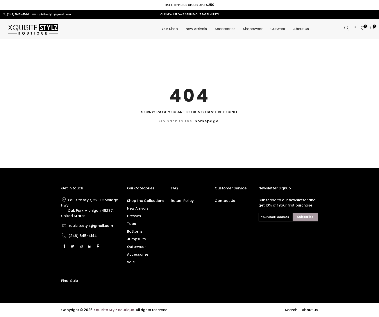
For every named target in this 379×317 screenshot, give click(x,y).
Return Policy (182, 200)
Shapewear (253, 28)
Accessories (225, 28)
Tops (131, 223)
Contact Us (225, 200)
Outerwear (136, 246)
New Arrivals (196, 28)
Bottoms (135, 231)
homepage (207, 121)
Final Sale (69, 280)
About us (310, 309)
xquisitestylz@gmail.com (53, 14)
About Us (301, 28)
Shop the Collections (145, 200)
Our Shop (170, 28)
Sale (131, 262)
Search (291, 309)
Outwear (278, 28)
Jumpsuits (136, 239)
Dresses (134, 216)
